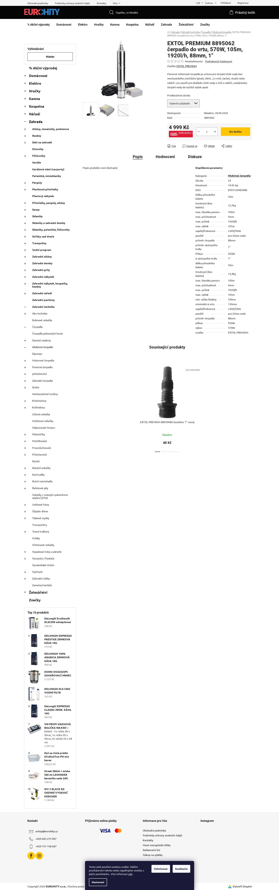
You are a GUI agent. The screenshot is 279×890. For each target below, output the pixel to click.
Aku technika (39, 313)
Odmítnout (161, 868)
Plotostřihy (38, 434)
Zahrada (36, 121)
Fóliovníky (38, 155)
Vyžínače (37, 571)
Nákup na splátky (153, 854)
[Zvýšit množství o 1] (215, 132)
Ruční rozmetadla (42, 481)
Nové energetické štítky (157, 845)
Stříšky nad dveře (43, 236)
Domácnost (38, 75)
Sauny (36, 209)
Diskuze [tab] (195, 156)
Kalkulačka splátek (186, 132)
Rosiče (36, 461)
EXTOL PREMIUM (187, 66)
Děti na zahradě (42, 142)
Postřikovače (39, 440)
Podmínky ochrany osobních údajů (72, 3)
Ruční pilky (38, 474)
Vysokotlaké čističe (43, 565)
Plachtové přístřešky (45, 189)
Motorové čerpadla (43, 360)
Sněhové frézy (40, 504)
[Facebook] (31, 856)
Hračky (34, 91)
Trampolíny (39, 243)
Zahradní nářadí (42, 293)
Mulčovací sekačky (42, 420)
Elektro (35, 83)
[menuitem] (38, 24)
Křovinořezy (39, 400)
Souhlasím (181, 868)
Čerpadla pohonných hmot (47, 333)
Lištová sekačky (41, 414)
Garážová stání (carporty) (48, 169)
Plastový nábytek (43, 196)
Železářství (38, 592)
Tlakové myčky (40, 518)
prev (127, 408)
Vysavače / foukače (43, 558)
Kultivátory (38, 407)
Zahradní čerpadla (42, 380)
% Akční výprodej (43, 68)
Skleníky (37, 216)
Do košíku (235, 131)
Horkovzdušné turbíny (45, 394)
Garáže (36, 162)
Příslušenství (39, 454)
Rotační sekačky (41, 467)
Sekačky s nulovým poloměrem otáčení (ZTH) (50, 496)
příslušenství (39, 373)
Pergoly (37, 182)
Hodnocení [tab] (165, 156)
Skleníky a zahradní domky (48, 223)
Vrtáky (36, 538)
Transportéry (39, 524)
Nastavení (98, 882)
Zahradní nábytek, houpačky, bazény (50, 285)
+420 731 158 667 (46, 846)
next (206, 408)
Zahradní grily (41, 270)
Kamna (34, 98)
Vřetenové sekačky (43, 544)
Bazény (36, 135)
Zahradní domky (42, 263)
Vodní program (41, 249)
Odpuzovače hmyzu (43, 427)
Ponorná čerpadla (42, 367)
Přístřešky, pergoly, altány (48, 203)
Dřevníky (37, 149)
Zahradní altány (42, 256)
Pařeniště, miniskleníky (46, 176)
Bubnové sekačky (42, 320)
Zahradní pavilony (43, 300)
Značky (35, 600)
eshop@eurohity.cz (47, 831)
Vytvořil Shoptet (242, 886)
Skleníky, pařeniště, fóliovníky (51, 229)
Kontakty (101, 3)
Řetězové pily (40, 488)
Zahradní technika (43, 306)
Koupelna (36, 106)
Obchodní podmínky (37, 3)
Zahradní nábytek (43, 276)
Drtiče (35, 387)
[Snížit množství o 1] (198, 132)
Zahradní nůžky (41, 578)
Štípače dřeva (40, 511)
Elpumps (37, 353)
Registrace (243, 2)
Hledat (50, 56)
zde (130, 873)
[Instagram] (39, 856)
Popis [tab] (138, 156)
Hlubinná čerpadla (42, 347)
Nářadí (34, 114)
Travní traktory (40, 531)
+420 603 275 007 (46, 838)
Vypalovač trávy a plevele (47, 551)
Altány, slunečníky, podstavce (50, 129)
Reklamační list (151, 850)
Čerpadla (37, 326)
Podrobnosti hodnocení (218, 61)
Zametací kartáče (42, 585)
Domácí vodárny (41, 340)
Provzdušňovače (41, 447)
